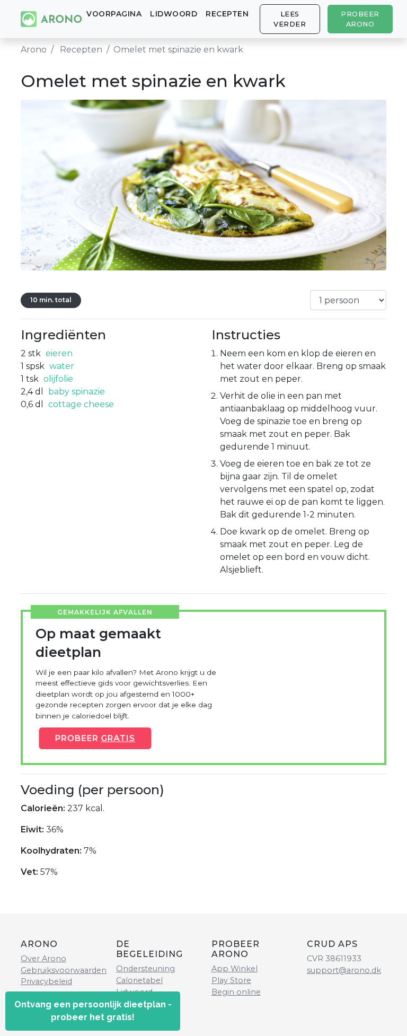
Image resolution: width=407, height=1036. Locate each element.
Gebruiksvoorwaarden (64, 970)
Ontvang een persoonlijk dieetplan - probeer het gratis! (93, 1010)
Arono (34, 50)
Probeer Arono (360, 19)
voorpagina (113, 14)
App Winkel (234, 968)
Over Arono (43, 958)
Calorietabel (139, 980)
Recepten (227, 14)
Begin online (236, 992)
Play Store (231, 980)
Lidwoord (173, 14)
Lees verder (289, 19)
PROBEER (95, 738)
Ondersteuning (145, 968)
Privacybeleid (46, 981)
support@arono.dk (344, 970)
